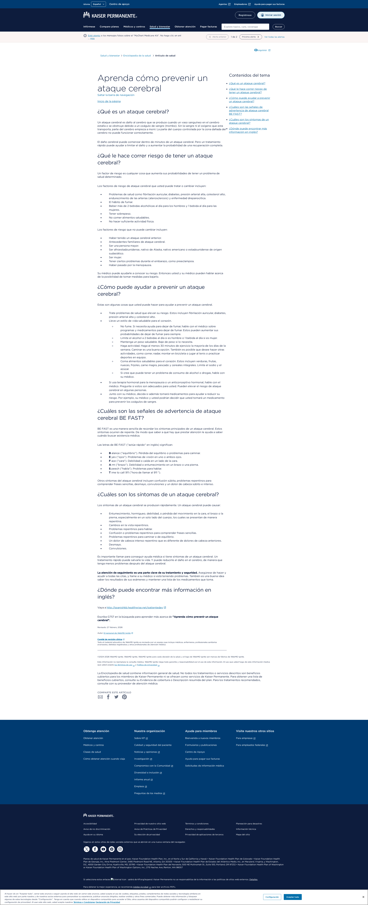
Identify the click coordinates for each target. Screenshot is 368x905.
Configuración (272, 897)
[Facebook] (94, 849)
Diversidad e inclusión (146, 772)
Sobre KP (139, 738)
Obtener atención (185, 26)
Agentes (223, 4)
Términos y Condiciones (84, 902)
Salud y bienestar (160, 26)
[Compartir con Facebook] (108, 697)
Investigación (141, 758)
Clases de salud (92, 752)
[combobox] (245, 27)
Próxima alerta (249, 37)
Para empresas (244, 738)
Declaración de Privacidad (108, 902)
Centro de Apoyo (195, 752)
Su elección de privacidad (147, 834)
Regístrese (245, 15)
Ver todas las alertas (274, 37)
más (92, 38)
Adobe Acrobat (140, 887)
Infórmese (89, 26)
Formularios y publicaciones (201, 745)
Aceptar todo (292, 897)
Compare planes (109, 26)
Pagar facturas (208, 26)
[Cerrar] (363, 897)
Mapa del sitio (243, 834)
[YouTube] (103, 849)
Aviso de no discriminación (96, 829)
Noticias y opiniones (145, 752)
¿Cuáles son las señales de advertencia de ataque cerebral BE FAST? (249, 110)
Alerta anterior (219, 37)
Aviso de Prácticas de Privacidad (150, 829)
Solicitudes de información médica (204, 765)
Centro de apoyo (119, 4)
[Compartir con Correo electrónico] (100, 697)
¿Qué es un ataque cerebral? (247, 83)
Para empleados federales (250, 745)
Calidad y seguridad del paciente (152, 745)
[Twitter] (86, 849)
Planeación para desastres (249, 823)
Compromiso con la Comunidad (152, 765)
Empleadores (240, 4)
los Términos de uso (123, 665)
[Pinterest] (111, 849)
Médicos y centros (134, 26)
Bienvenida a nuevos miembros (202, 738)
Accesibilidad (90, 823)
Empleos (139, 786)
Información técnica (246, 829)
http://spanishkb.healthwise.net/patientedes (135, 607)
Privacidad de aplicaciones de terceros (204, 834)
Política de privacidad (147, 665)
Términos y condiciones (197, 823)
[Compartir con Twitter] (116, 697)
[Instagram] (119, 849)
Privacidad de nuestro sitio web (150, 823)
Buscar (278, 27)
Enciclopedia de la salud (137, 55)
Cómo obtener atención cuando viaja (104, 758)
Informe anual (142, 779)
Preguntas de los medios (148, 793)
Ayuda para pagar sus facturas (269, 4)
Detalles (253, 879)
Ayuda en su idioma (93, 834)
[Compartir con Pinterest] (124, 697)
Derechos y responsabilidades (200, 829)
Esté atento (94, 35)
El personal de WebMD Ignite (117, 633)
